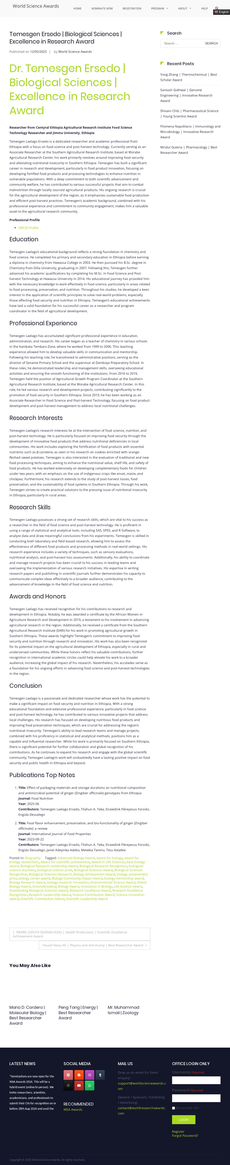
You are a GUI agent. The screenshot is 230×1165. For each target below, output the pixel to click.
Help (204, 8)
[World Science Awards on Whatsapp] (89, 1085)
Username (188, 1072)
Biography (32, 858)
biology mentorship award (124, 878)
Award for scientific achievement (65, 862)
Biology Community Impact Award (77, 878)
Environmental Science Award (113, 882)
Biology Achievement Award (94, 874)
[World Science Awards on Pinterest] (68, 1075)
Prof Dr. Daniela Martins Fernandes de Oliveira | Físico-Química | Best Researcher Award (126, 1018)
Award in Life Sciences (108, 862)
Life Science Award (128, 886)
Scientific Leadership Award (87, 899)
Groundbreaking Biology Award (55, 886)
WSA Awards (73, 1109)
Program (157, 8)
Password (187, 1090)
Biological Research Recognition (103, 866)
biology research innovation (68, 882)
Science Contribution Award (94, 894)
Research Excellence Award (90, 890)
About (182, 8)
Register (178, 1131)
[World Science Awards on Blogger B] (79, 1075)
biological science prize (54, 870)
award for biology (109, 858)
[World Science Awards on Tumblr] (100, 1075)
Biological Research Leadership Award (49, 866)
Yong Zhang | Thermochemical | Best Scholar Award (188, 77)
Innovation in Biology (96, 886)
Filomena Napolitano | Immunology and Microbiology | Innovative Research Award (190, 131)
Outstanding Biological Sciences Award (38, 890)
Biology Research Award (27, 882)
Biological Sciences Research (50, 874)
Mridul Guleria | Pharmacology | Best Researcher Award (188, 150)
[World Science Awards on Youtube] (79, 1085)
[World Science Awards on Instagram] (89, 1075)
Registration (132, 8)
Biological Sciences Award (93, 870)
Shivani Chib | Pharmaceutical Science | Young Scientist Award (189, 113)
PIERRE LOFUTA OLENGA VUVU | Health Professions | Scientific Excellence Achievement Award (70, 934)
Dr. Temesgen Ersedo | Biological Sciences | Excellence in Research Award (69, 89)
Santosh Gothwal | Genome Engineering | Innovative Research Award (186, 95)
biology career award (34, 878)
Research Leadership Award (50, 894)
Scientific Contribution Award (42, 899)
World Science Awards (36, 6)
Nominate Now (102, 8)
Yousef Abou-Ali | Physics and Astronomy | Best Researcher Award (92, 945)
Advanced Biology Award (76, 858)
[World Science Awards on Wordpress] (68, 1085)
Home (77, 8)
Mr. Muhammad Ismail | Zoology (74, 1010)
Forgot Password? (185, 1135)
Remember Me (187, 1108)
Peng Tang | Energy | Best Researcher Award (29, 1013)
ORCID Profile (28, 228)
